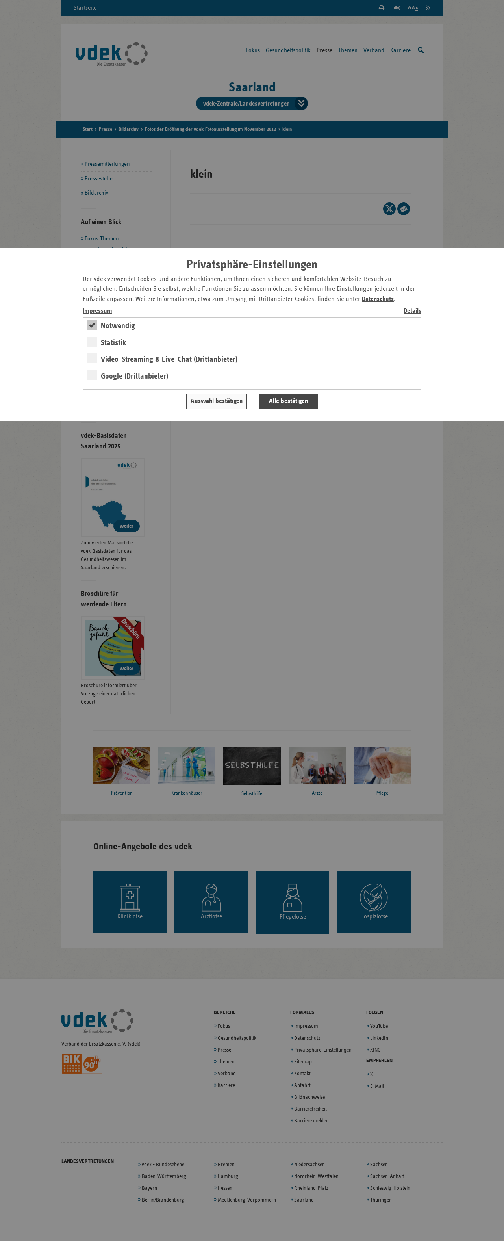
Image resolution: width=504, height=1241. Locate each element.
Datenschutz (378, 299)
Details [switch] (412, 311)
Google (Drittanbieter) (134, 376)
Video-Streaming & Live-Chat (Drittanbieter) (169, 359)
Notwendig (118, 326)
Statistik (113, 343)
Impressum (97, 311)
